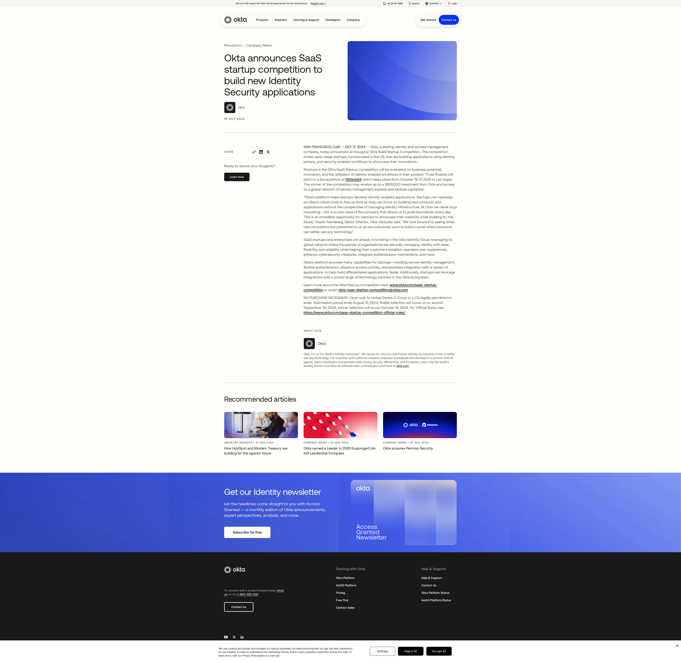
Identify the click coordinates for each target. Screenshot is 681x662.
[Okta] (235, 20)
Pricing (340, 592)
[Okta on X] (234, 637)
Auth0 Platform (346, 585)
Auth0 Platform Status (436, 600)
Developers (333, 19)
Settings (382, 651)
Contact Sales (345, 607)
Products (262, 19)
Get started (428, 19)
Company (353, 19)
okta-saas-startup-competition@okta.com (373, 290)
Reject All (411, 651)
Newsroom (233, 45)
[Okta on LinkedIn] (242, 637)
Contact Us (428, 585)
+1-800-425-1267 (247, 594)
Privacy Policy (260, 655)
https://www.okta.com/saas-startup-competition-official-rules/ (354, 312)
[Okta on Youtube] (226, 637)
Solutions (281, 19)
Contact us (449, 19)
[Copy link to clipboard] (254, 152)
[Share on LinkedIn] (261, 152)
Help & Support (431, 577)
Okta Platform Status (435, 592)
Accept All (439, 651)
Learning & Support (306, 19)
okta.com (402, 365)
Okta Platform (345, 577)
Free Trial (342, 600)
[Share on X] (268, 152)
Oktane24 (353, 179)
